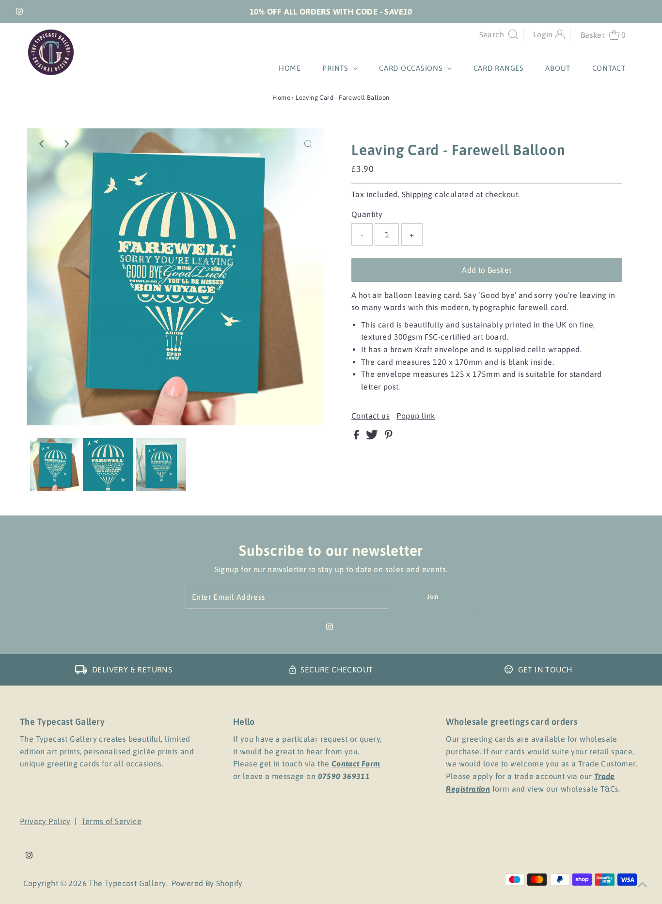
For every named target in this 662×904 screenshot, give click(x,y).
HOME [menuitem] (290, 68)
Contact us (370, 416)
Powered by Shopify (207, 883)
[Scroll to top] (642, 884)
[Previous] (42, 144)
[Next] (66, 144)
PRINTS (336, 68)
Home (281, 97)
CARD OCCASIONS (412, 68)
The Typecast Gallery (127, 883)
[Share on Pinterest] (389, 436)
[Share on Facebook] (357, 436)
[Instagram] (19, 11)
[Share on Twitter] (373, 436)
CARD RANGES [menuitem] (498, 68)
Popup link (415, 416)
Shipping (417, 194)
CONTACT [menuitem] (609, 68)
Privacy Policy (45, 821)
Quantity (366, 214)
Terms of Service (111, 821)
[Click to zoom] (308, 144)
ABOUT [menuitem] (557, 68)
